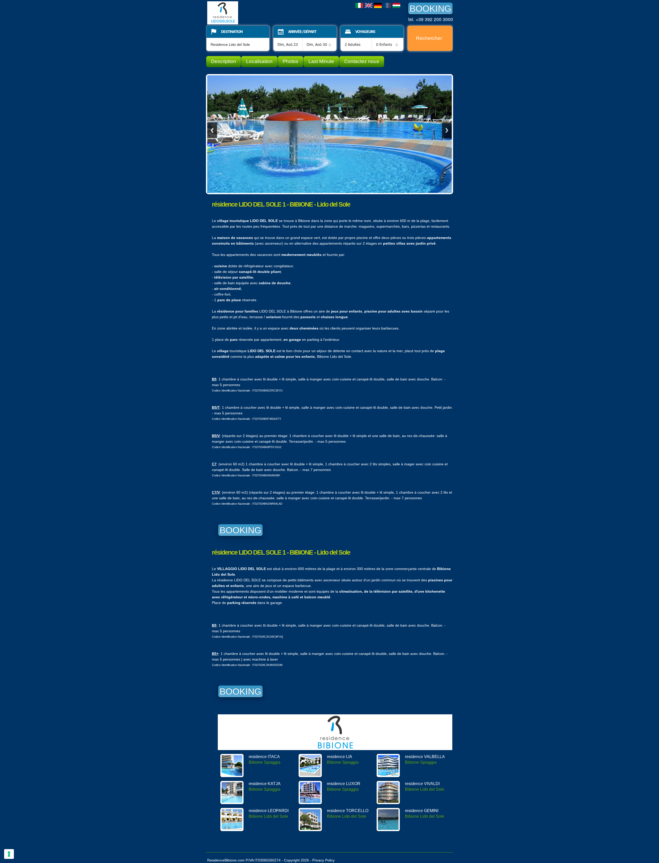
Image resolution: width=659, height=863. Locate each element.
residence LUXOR (343, 783)
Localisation (259, 61)
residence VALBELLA (425, 756)
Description (223, 61)
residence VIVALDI (422, 783)
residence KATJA (265, 783)
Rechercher (429, 38)
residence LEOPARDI (269, 810)
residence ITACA (264, 756)
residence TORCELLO (347, 810)
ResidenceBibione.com (226, 860)
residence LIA (339, 756)
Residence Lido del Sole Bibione (245, 12)
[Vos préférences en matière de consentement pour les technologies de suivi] (9, 854)
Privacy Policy (323, 860)
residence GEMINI (421, 810)
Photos (290, 61)
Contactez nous (361, 61)
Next (447, 130)
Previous (212, 130)
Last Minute (321, 61)
